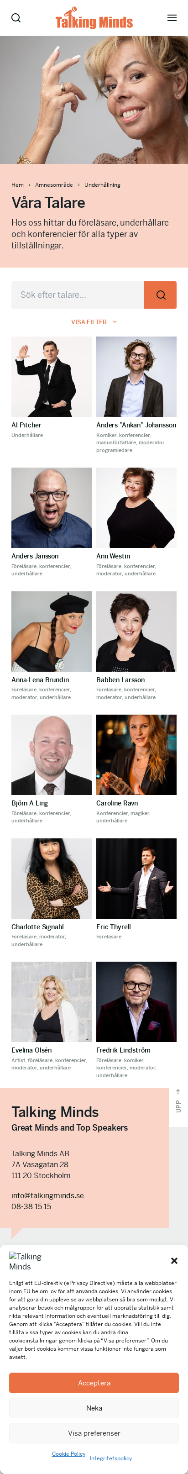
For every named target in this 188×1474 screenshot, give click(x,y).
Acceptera (94, 1383)
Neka (94, 1408)
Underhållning (102, 185)
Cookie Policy (68, 1454)
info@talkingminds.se (47, 1195)
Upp (179, 1105)
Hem (17, 185)
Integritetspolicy (111, 1458)
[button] (174, 1260)
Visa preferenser (94, 1433)
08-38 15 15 (31, 1206)
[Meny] (172, 17)
